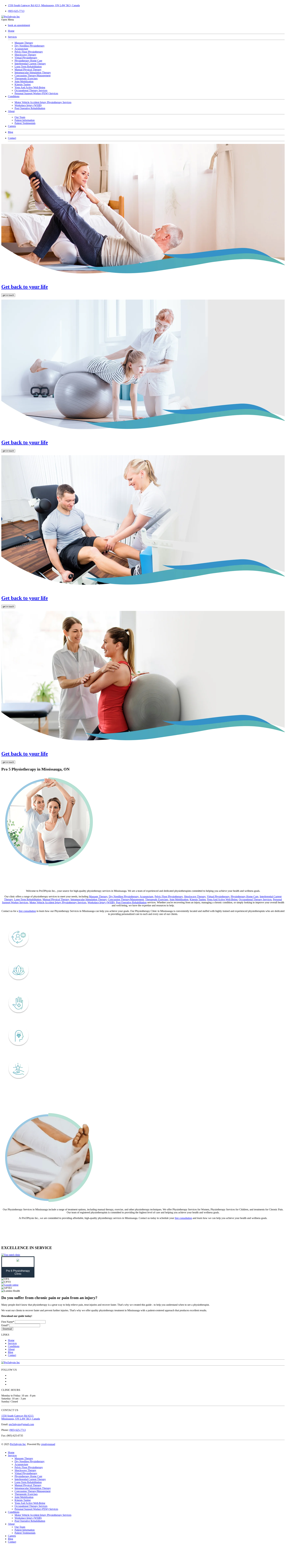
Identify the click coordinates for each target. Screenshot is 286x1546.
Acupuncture (146, 896)
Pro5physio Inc (18, 1444)
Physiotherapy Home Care (244, 896)
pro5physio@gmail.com (21, 1424)
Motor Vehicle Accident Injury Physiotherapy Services (57, 902)
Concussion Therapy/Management (126, 899)
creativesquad (48, 1444)
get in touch (8, 295)
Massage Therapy (98, 896)
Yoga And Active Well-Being (222, 899)
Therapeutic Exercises (156, 899)
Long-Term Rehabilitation (27, 899)
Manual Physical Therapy (56, 899)
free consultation (27, 911)
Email (5, 1325)
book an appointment (19, 25)
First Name (7, 1321)
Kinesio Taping (198, 899)
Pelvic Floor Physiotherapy (169, 896)
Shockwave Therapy (195, 896)
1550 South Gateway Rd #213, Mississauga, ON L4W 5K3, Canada (20, 1417)
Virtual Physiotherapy (218, 896)
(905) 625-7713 (16, 11)
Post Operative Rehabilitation (131, 902)
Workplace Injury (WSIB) (101, 902)
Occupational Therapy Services (255, 899)
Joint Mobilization (178, 899)
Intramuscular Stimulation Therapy (89, 899)
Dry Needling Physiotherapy (124, 896)
